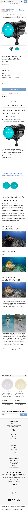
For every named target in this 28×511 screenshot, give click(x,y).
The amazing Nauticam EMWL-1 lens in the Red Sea (14, 477)
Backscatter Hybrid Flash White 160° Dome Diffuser (7, 395)
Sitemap (4, 508)
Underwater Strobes (19, 14)
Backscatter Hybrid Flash (10, 121)
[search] (19, 2)
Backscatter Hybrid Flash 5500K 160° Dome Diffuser (20, 395)
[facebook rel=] (12, 493)
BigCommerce (8, 509)
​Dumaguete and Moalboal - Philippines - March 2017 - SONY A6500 (14, 483)
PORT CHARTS (14, 449)
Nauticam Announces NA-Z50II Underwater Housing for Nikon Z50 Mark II (14, 475)
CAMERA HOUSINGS (14, 460)
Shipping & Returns (14, 440)
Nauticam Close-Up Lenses (14, 481)
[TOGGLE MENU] (2, 1)
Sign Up (16, 438)
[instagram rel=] (15, 493)
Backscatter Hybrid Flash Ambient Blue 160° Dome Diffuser (14, 17)
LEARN (14, 447)
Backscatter (5, 392)
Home (2, 14)
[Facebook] (2, 96)
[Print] (6, 96)
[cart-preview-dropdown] (25, 1)
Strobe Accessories (6, 16)
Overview (14, 102)
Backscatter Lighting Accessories (18, 16)
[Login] (22, 2)
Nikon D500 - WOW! (14, 479)
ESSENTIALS (14, 465)
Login (11, 438)
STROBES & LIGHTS (9, 14)
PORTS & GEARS (14, 462)
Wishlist (14, 436)
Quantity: (4, 84)
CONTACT (14, 453)
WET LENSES (14, 464)
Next (25, 33)
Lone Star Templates (19, 509)
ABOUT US (14, 451)
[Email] (4, 96)
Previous (2, 33)
